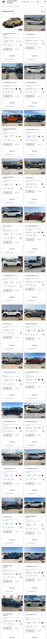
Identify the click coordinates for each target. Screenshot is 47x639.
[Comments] (21, 45)
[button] (21, 23)
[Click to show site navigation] (45, 2)
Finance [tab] (17, 49)
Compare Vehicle (9, 59)
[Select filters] (42, 11)
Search (42, 6)
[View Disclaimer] (14, 45)
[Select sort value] (44, 11)
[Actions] (21, 34)
